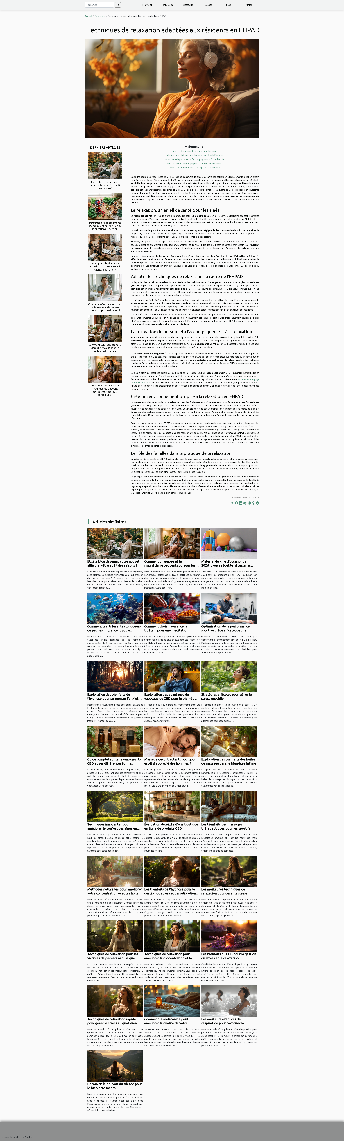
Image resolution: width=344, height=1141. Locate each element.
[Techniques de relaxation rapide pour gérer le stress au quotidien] (115, 1001)
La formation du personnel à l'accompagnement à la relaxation (194, 159)
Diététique (188, 4)
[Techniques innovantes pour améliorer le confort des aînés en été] (115, 806)
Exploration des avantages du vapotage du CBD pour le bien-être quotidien (170, 698)
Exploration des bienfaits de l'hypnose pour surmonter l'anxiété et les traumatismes (113, 698)
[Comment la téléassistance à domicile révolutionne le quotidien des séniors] (105, 328)
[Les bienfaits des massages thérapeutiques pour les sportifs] (229, 806)
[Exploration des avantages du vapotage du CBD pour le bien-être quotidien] (172, 676)
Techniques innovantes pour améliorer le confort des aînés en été (112, 828)
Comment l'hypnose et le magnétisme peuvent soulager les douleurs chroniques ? (105, 390)
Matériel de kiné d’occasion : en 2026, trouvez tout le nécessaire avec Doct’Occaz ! (225, 565)
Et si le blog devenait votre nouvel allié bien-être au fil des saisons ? (105, 185)
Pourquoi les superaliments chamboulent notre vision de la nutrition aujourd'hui (105, 225)
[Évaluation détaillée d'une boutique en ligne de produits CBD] (172, 806)
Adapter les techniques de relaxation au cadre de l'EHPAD (194, 155)
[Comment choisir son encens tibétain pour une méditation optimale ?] (172, 608)
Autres (249, 4)
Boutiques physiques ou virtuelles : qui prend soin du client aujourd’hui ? (105, 266)
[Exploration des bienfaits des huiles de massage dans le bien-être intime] (229, 741)
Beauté (208, 4)
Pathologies (167, 4)
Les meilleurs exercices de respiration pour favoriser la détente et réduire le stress (222, 1023)
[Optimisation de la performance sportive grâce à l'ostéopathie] (229, 608)
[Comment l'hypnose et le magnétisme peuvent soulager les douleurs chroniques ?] (105, 369)
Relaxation (147, 4)
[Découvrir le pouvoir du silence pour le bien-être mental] (115, 1066)
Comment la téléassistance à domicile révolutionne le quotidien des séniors (105, 347)
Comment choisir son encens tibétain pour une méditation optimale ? (166, 630)
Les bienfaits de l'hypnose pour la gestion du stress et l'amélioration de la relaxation (170, 893)
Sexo (228, 4)
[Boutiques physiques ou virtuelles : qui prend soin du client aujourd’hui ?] (105, 247)
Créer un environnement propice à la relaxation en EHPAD (194, 163)
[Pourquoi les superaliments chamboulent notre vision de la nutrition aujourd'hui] (105, 206)
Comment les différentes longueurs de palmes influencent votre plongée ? (114, 630)
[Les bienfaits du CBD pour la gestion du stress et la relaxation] (229, 936)
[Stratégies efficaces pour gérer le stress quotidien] (229, 676)
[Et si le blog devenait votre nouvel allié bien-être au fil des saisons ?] (105, 165)
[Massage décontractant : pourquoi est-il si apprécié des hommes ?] (172, 741)
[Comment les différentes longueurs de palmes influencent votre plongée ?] (115, 608)
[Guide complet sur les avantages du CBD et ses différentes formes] (115, 741)
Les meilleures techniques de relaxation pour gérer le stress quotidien (224, 893)
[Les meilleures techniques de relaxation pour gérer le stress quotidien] (229, 871)
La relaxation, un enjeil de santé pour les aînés (194, 151)
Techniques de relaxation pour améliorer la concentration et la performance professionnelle (168, 958)
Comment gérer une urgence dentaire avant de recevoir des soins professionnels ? (105, 307)
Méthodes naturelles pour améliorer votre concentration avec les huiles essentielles (114, 893)
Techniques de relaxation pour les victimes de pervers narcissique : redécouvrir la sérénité (112, 958)
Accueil (88, 16)
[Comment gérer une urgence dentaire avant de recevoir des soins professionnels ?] (105, 287)
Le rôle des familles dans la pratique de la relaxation (194, 167)
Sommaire (196, 146)
